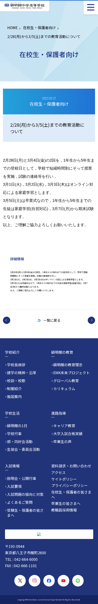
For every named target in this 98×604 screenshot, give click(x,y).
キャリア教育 (64, 425)
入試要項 (14, 486)
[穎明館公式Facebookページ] (49, 580)
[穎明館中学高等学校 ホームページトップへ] (24, 5)
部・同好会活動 (20, 441)
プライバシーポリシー (69, 485)
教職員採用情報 (64, 510)
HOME (12, 27)
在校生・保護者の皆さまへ (71, 494)
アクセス (58, 472)
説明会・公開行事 (21, 478)
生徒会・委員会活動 (23, 449)
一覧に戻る (51, 320)
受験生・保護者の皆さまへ (25, 513)
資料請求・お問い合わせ (71, 466)
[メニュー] (91, 7)
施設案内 (14, 396)
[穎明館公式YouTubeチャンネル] (63, 580)
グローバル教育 (66, 380)
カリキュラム (64, 388)
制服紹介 (14, 388)
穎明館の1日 (17, 425)
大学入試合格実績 (68, 433)
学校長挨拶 (16, 364)
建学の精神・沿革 (21, 372)
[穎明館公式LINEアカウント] (78, 580)
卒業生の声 (62, 441)
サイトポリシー (64, 479)
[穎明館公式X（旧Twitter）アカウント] (20, 580)
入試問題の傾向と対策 (25, 494)
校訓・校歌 (16, 380)
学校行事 (14, 433)
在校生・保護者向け (39, 27)
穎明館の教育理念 (68, 364)
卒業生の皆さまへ (65, 503)
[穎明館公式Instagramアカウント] (34, 580)
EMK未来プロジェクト (71, 372)
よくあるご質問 (20, 502)
